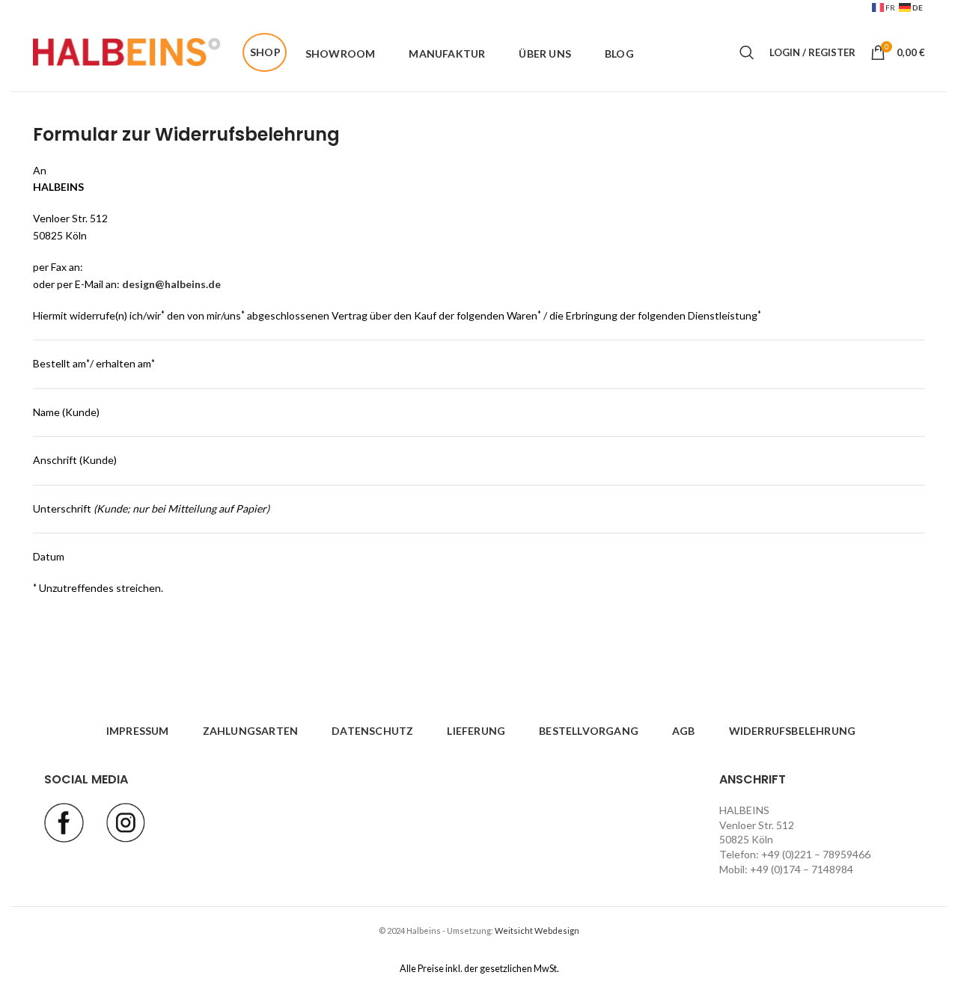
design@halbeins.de (171, 284)
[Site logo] (126, 51)
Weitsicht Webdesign (537, 930)
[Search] (747, 52)
